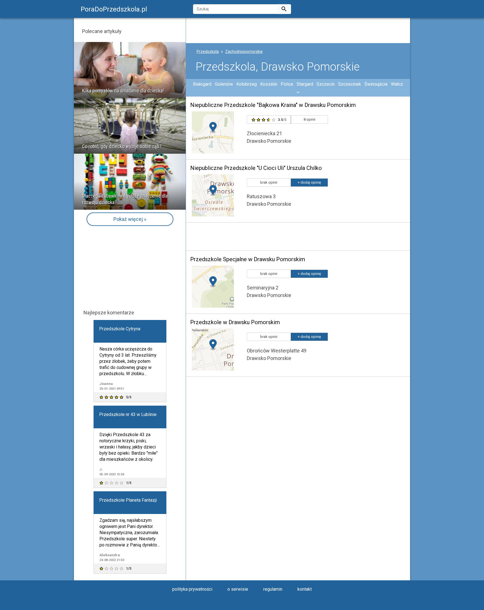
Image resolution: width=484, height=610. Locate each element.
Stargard (305, 84)
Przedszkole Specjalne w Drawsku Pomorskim (247, 259)
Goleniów (224, 84)
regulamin (272, 589)
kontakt (304, 589)
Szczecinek (349, 84)
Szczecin (326, 84)
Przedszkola (208, 51)
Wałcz (397, 84)
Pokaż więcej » (129, 219)
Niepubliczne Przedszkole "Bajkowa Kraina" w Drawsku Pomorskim (273, 105)
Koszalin (268, 84)
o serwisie (237, 589)
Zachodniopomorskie (244, 51)
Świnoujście (376, 84)
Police (287, 84)
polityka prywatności (192, 589)
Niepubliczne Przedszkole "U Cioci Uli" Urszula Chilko (256, 168)
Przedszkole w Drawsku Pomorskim (235, 322)
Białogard (202, 84)
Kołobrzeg (246, 84)
